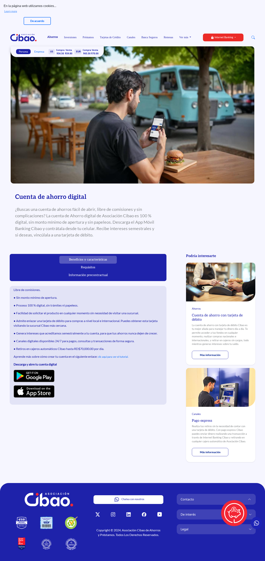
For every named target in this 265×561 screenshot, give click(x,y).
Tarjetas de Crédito (110, 37)
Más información (210, 452)
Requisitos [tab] (88, 267)
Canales (131, 37)
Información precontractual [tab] (88, 275)
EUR (78, 51)
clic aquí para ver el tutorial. (113, 356)
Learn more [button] (10, 11)
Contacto (187, 499)
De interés (188, 514)
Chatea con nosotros (132, 499)
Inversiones (70, 37)
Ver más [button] (184, 37)
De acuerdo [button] (37, 21)
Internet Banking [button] (224, 37)
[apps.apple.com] (34, 391)
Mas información (210, 355)
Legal (184, 529)
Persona (23, 51)
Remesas (168, 37)
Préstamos (88, 37)
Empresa (39, 51)
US (51, 51)
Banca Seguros (149, 37)
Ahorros (52, 37)
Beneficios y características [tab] (88, 259)
